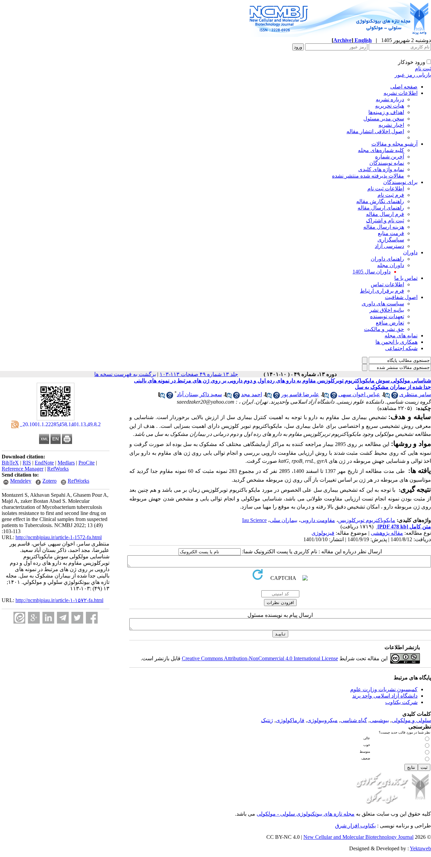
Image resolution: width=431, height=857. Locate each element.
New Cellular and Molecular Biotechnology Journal (358, 837)
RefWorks (58, 469)
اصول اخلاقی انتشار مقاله (375, 131)
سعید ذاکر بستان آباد (199, 394)
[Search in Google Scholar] (394, 397)
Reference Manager (22, 469)
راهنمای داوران (387, 259)
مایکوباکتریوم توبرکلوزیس (366, 520)
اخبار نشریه (391, 125)
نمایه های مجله (401, 335)
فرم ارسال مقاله (385, 214)
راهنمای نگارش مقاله (380, 201)
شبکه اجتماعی (401, 348)
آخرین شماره (389, 156)
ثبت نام (423, 68)
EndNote (44, 462)
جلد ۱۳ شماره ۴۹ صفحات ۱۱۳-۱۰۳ (199, 374)
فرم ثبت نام (390, 195)
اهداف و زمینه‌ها (386, 112)
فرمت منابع (391, 233)
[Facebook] (92, 618)
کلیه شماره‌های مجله (381, 150)
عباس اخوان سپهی (359, 394)
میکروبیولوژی (322, 720)
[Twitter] (77, 618)
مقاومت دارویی (317, 520)
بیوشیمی (379, 720)
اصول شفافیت (401, 297)
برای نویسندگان (400, 182)
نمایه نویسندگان (386, 163)
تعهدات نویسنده (387, 316)
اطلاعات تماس (387, 284)
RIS (27, 462)
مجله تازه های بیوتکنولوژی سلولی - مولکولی (306, 814)
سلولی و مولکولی (411, 720)
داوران (410, 252)
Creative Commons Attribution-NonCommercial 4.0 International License (260, 658)
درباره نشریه (390, 99)
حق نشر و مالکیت (384, 329)
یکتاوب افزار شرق (355, 825)
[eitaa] (19, 618)
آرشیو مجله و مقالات (394, 144)
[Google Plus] (34, 618)
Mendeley (20, 481)
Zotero (49, 481)
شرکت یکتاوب (401, 702)
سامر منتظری (415, 394)
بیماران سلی (283, 520)
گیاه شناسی (353, 720)
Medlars (66, 462)
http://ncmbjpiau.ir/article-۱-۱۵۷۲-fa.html (59, 600)
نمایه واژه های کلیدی (381, 169)
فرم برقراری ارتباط (382, 291)
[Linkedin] (48, 618)
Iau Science (254, 520)
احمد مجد (251, 394)
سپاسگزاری (390, 240)
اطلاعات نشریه (401, 93)
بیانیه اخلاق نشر (386, 310)
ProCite (86, 462)
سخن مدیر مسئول (383, 118)
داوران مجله (390, 265)
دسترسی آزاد (389, 246)
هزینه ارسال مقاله (383, 227)
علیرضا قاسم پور (300, 394)
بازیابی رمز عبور (413, 75)
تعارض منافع (390, 323)
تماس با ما (406, 278)
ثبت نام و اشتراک (385, 220)
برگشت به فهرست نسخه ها (125, 374)
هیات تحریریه (389, 106)
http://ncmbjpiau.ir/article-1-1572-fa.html (58, 537)
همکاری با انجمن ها (396, 342)
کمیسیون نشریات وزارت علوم (384, 689)
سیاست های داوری (383, 303)
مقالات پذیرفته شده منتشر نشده (368, 176)
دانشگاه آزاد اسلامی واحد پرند (385, 696)
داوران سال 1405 (372, 271)
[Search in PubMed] (386, 397)
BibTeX (10, 462)
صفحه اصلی (404, 86)
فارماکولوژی (290, 720)
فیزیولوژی (322, 533)
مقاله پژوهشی (387, 533)
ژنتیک (267, 720)
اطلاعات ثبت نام (385, 188)
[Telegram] (63, 618)
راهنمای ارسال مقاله (381, 208)
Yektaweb (420, 848)
